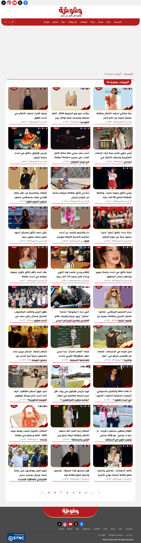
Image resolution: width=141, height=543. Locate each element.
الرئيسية (117, 22)
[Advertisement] (70, 49)
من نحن (129, 535)
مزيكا (92, 22)
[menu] (12, 22)
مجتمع (55, 22)
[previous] (99, 493)
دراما (109, 22)
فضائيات (83, 22)
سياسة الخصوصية (116, 535)
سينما (100, 22)
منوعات (46, 22)
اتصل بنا (102, 535)
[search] (6, 22)
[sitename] (70, 511)
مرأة (63, 22)
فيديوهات (72, 22)
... (92, 493)
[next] (42, 493)
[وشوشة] (70, 12)
